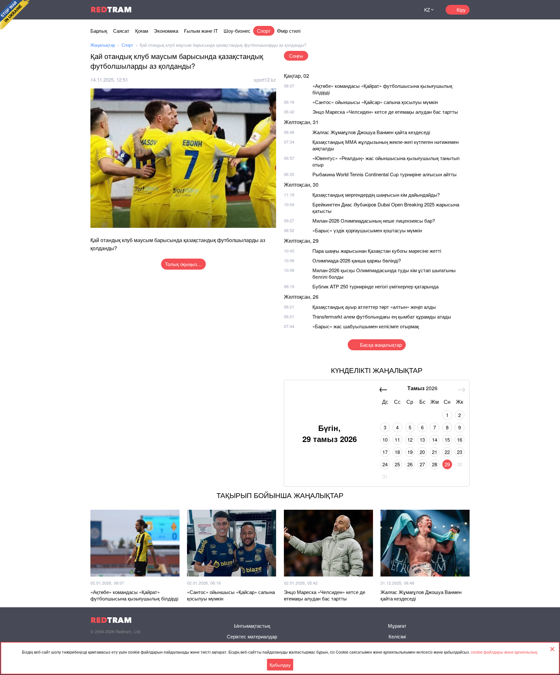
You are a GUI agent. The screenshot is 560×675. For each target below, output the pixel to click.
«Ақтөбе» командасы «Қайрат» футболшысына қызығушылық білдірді (382, 89)
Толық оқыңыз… (183, 264)
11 (397, 439)
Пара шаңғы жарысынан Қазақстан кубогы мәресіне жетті (376, 250)
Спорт (264, 30)
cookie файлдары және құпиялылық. (504, 652)
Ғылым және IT (201, 30)
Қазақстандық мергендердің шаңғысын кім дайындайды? (376, 194)
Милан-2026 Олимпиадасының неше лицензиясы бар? (373, 220)
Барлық (98, 30)
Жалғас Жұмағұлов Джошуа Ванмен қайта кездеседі (371, 132)
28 (434, 464)
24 (385, 464)
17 (385, 451)
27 (422, 464)
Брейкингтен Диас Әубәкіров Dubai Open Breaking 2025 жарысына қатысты (385, 207)
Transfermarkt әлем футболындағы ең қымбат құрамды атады (381, 316)
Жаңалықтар (102, 45)
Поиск (405, 10)
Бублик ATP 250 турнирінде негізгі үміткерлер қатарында (375, 286)
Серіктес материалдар (252, 636)
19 (410, 451)
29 (447, 464)
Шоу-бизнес (237, 30)
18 (397, 451)
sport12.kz (265, 79)
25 (397, 464)
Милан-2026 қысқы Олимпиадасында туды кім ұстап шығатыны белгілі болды (384, 273)
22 (447, 451)
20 (422, 451)
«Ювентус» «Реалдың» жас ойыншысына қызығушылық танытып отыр (386, 161)
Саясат (121, 30)
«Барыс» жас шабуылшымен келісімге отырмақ (365, 326)
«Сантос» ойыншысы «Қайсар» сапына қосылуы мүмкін (375, 102)
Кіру (461, 9)
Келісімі (397, 636)
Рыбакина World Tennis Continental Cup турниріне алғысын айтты (384, 174)
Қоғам (141, 30)
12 (410, 439)
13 (422, 439)
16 (459, 439)
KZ (427, 9)
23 (459, 451)
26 (410, 464)
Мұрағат (397, 625)
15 (447, 439)
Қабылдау (280, 664)
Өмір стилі (288, 30)
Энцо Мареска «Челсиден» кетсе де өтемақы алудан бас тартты (385, 111)
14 (434, 439)
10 (385, 439)
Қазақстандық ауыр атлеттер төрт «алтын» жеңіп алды (374, 306)
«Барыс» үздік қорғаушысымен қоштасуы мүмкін (367, 230)
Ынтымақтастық (252, 625)
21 (434, 451)
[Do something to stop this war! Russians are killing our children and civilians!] (14, 14)
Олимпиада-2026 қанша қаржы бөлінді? (356, 260)
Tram (111, 9)
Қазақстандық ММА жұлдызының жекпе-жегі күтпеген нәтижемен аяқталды (385, 145)
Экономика (166, 30)
